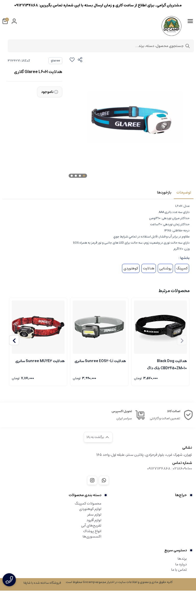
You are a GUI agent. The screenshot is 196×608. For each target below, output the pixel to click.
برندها (182, 559)
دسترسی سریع (175, 550)
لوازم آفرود (94, 520)
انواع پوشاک (92, 531)
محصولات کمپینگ (88, 503)
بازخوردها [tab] (164, 192)
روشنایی (165, 268)
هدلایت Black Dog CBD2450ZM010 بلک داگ (167, 364)
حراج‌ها (181, 495)
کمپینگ (182, 268)
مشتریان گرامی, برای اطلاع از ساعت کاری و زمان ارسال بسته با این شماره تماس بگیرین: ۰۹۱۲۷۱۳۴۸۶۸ (98, 5)
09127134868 (158, 469)
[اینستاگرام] (92, 480)
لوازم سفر (94, 514)
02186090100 (182, 469)
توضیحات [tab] (183, 192)
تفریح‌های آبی (91, 525)
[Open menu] (190, 21)
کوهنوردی (131, 268)
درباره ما (181, 564)
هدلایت (148, 268)
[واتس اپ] (104, 480)
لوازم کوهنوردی (90, 509)
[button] (14, 340)
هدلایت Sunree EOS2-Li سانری (100, 361)
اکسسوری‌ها (92, 536)
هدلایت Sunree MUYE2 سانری (40, 361)
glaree (55, 60)
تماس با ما (179, 570)
